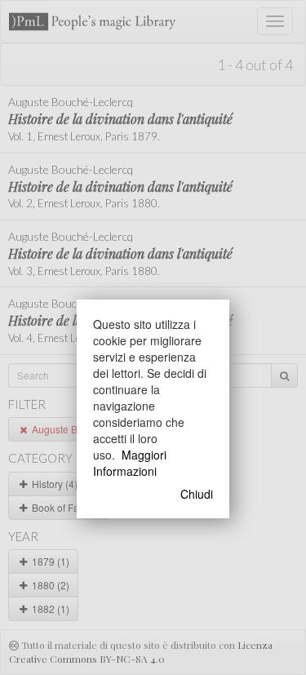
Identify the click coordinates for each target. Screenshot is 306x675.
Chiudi (196, 494)
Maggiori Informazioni (129, 462)
